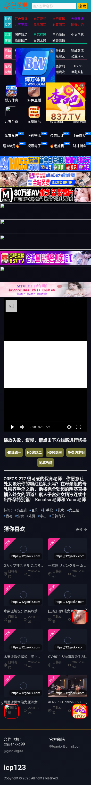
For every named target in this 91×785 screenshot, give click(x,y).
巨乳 (34, 510)
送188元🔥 (11, 146)
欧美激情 (58, 40)
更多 (79, 530)
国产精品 (21, 34)
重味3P (21, 66)
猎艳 (9, 516)
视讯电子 (34, 146)
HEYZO (78, 66)
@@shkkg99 (13, 751)
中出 (43, 516)
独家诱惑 (21, 72)
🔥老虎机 (57, 146)
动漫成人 (77, 56)
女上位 (74, 510)
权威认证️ (57, 136)
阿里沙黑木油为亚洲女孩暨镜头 (27, 702)
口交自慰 (39, 50)
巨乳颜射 (77, 72)
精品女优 (77, 50)
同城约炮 (45, 463)
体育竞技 (11, 136)
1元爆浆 (80, 136)
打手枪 (48, 510)
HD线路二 (34, 452)
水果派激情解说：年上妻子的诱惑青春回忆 (36, 657)
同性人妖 (21, 56)
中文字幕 (77, 34)
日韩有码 (39, 34)
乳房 (61, 510)
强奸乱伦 (58, 50)
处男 (31, 516)
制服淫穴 (21, 50)
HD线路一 (14, 452)
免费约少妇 (76, 452)
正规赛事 (34, 136)
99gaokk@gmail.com (65, 746)
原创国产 (21, 40)
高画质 (22, 510)
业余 (20, 516)
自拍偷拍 (58, 34)
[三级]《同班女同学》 (64, 611)
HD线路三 (54, 452)
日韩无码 (39, 40)
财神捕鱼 (79, 146)
